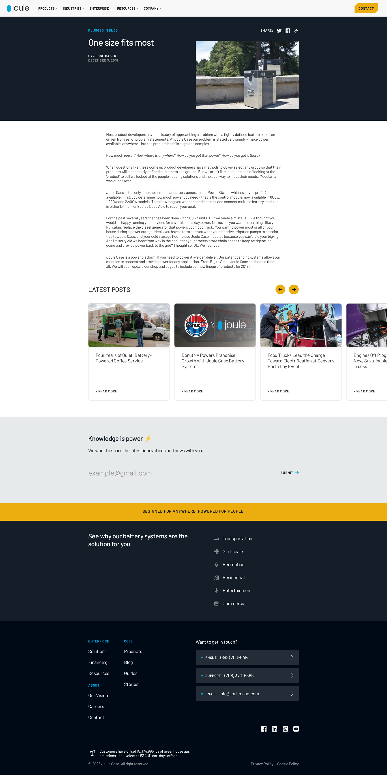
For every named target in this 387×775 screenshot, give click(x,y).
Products (133, 651)
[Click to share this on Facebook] (287, 30)
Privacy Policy (262, 763)
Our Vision (98, 695)
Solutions (97, 651)
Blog (128, 662)
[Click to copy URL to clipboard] (296, 30)
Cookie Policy (288, 763)
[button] (48, 8)
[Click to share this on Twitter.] (279, 30)
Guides (131, 673)
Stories (131, 684)
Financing (98, 662)
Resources (98, 673)
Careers (96, 706)
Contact (366, 8)
